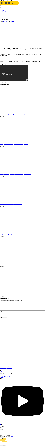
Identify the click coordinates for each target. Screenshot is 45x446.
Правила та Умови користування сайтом (6, 368)
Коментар (1, 301)
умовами (11, 436)
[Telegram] (5, 82)
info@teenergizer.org (3, 371)
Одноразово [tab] (2, 431)
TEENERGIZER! (12, 21)
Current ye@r (2, 319)
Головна (1, 17)
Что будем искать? (2, 426)
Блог (3, 17)
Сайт (0, 314)
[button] (22, 6)
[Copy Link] (1, 82)
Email (1, 311)
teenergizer (2, 235)
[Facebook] (2, 82)
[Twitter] (4, 82)
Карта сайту (2, 377)
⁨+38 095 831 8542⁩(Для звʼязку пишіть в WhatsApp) (5, 376)
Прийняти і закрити (2, 445)
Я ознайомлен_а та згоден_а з (7, 436)
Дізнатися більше (2, 369)
